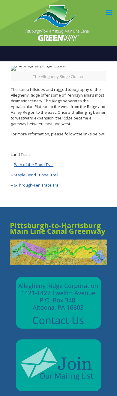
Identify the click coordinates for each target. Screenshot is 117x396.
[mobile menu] (109, 12)
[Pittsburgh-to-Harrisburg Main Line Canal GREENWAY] (58, 23)
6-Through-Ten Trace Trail (37, 185)
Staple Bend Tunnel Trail (36, 175)
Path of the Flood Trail (33, 164)
